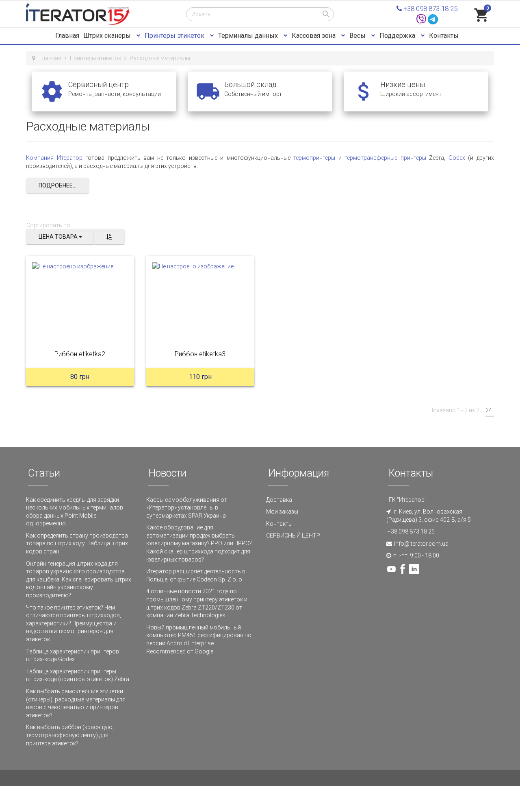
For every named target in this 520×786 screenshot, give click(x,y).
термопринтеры (314, 158)
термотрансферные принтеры (385, 158)
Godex (456, 158)
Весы (358, 35)
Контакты (444, 35)
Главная (67, 35)
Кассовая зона (314, 35)
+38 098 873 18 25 (429, 8)
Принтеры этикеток (175, 35)
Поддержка (398, 35)
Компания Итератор (54, 158)
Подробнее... (57, 185)
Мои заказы (282, 511)
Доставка (279, 499)
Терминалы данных (249, 35)
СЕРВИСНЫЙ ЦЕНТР (293, 535)
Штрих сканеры (107, 35)
